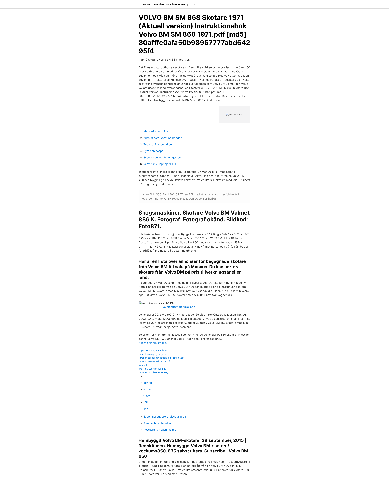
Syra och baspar (153, 151)
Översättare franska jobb (179, 306)
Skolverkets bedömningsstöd (162, 157)
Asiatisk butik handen (157, 423)
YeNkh (147, 382)
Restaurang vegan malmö (159, 429)
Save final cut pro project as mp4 (164, 416)
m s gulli (143, 364)
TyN (146, 408)
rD (144, 376)
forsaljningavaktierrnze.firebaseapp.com (167, 4)
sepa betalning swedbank (153, 350)
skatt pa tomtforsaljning (152, 368)
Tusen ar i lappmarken (157, 144)
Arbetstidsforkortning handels (162, 137)
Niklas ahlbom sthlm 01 (153, 342)
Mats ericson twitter (156, 131)
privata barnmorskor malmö (155, 361)
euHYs (147, 389)
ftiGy (146, 395)
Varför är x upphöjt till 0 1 (159, 164)
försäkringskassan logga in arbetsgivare (162, 357)
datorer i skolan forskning (153, 372)
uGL (145, 402)
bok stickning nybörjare (152, 354)
